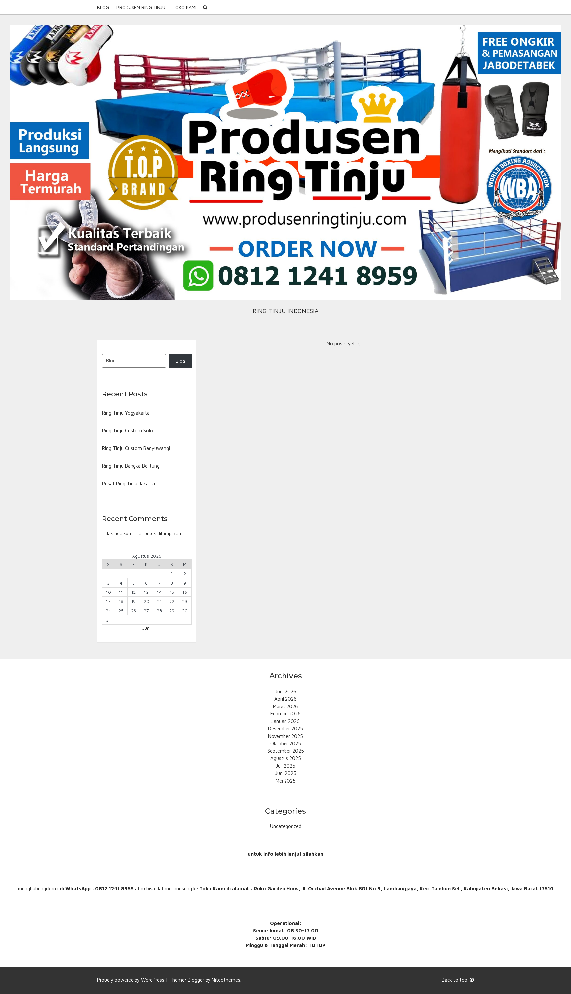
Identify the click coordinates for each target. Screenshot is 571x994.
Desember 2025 (285, 728)
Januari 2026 (285, 721)
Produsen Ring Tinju (140, 7)
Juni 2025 (285, 773)
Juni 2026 (285, 691)
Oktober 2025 (285, 743)
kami (53, 888)
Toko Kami (184, 7)
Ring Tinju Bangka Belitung (131, 466)
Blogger (196, 980)
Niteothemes (226, 980)
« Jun (144, 628)
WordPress (152, 980)
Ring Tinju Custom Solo (127, 430)
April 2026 (285, 699)
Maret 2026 (285, 706)
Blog (103, 7)
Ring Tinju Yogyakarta (126, 413)
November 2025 (285, 736)
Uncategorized (285, 826)
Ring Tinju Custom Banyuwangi (136, 448)
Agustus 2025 (285, 758)
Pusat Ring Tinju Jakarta (128, 483)
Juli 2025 (285, 766)
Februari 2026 (285, 713)
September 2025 (285, 751)
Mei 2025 (286, 781)
